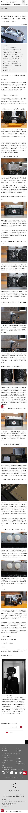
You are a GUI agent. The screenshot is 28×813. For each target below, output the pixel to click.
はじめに (6, 45)
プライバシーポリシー (20, 763)
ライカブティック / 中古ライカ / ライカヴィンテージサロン (8, 754)
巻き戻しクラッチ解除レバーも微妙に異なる (13, 56)
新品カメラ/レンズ (5, 748)
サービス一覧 (3, 746)
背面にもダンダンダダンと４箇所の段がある (13, 52)
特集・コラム (18, 753)
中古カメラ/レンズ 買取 (6, 752)
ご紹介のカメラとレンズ (9, 69)
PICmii (3, 765)
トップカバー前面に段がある (10, 51)
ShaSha (17, 75)
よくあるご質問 (18, 761)
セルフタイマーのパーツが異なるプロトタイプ (13, 54)
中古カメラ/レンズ (5, 750)
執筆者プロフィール (8, 70)
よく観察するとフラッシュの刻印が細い (12, 65)
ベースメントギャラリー (6, 758)
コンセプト (18, 746)
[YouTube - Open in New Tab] (16, 773)
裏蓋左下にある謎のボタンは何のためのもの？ (13, 60)
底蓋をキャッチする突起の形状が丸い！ (12, 58)
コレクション (18, 748)
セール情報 (18, 752)
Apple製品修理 (4, 763)
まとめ (5, 67)
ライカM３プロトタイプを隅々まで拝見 (12, 49)
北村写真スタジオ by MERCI (7, 767)
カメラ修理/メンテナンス (6, 757)
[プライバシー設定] (2, 810)
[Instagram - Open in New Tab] (3, 772)
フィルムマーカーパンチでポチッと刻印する (13, 63)
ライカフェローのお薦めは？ (10, 47)
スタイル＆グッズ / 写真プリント (7, 760)
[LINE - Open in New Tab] (20, 773)
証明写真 (3, 762)
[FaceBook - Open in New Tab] (11, 772)
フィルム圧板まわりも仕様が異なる (11, 61)
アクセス (17, 759)
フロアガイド (18, 758)
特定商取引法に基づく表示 (20, 765)
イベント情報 (18, 750)
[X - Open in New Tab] (7, 773)
